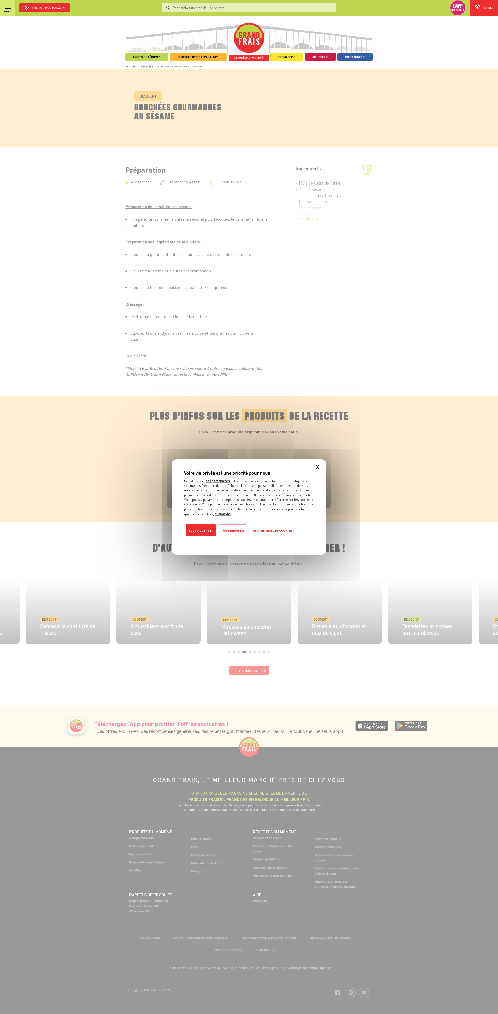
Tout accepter (200, 530)
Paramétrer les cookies (271, 530)
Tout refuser (232, 530)
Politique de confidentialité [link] (219, 540)
